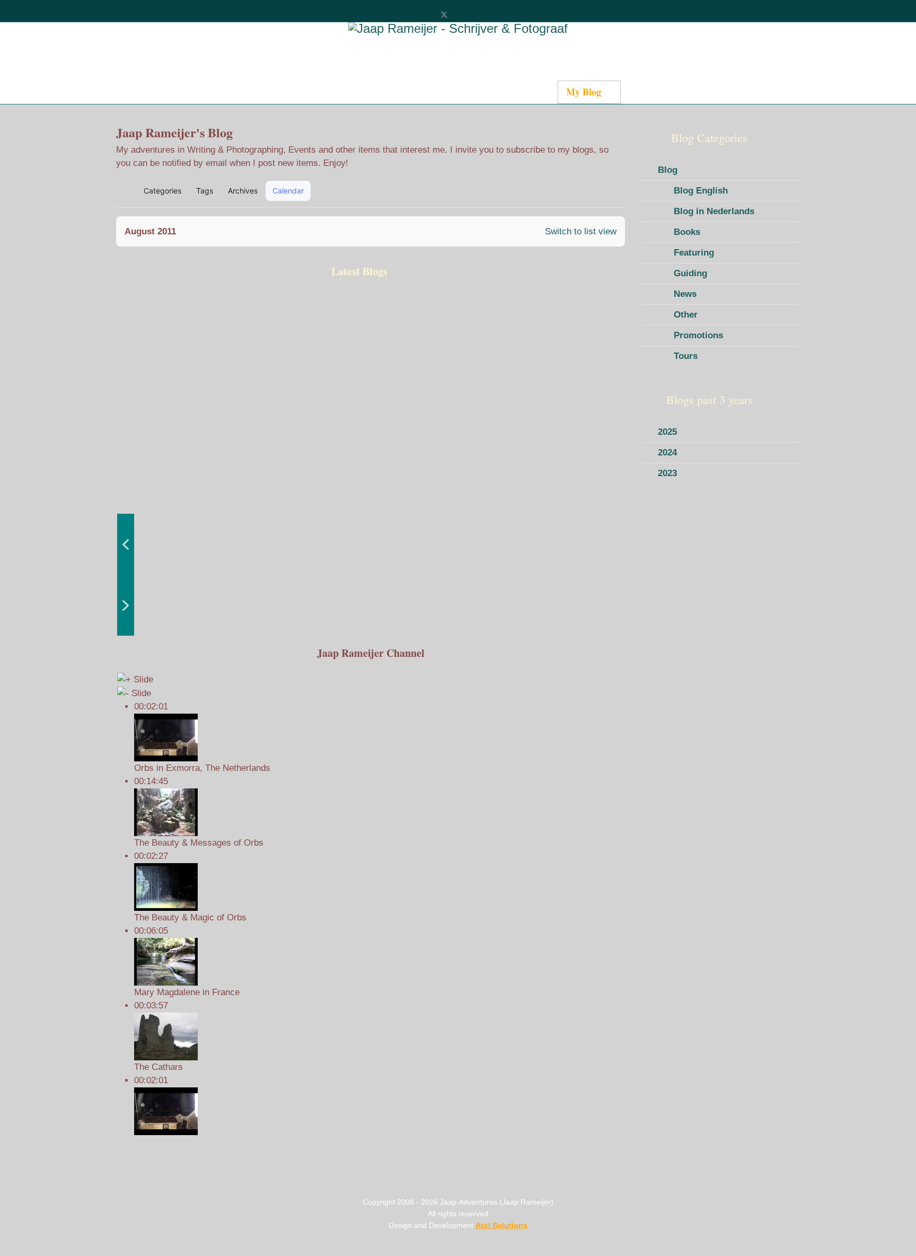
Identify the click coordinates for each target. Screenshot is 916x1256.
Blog (667, 170)
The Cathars (158, 1067)
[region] (370, 463)
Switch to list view (580, 231)
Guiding (690, 273)
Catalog (355, 92)
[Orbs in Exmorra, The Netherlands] (379, 1111)
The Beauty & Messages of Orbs (198, 843)
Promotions (698, 335)
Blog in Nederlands (714, 211)
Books (687, 232)
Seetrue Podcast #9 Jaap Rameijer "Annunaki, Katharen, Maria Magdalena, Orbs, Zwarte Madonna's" (171, 395)
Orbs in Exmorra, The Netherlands (202, 768)
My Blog (583, 92)
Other (686, 315)
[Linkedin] (478, 15)
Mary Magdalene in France (187, 992)
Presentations (656, 92)
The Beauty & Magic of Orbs (190, 917)
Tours (686, 356)
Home (216, 92)
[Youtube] (461, 15)
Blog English (701, 191)
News (685, 294)
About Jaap (477, 92)
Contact (533, 92)
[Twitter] (444, 15)
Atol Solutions (501, 1225)
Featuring (694, 253)
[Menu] (693, 92)
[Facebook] (426, 15)
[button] (567, 191)
